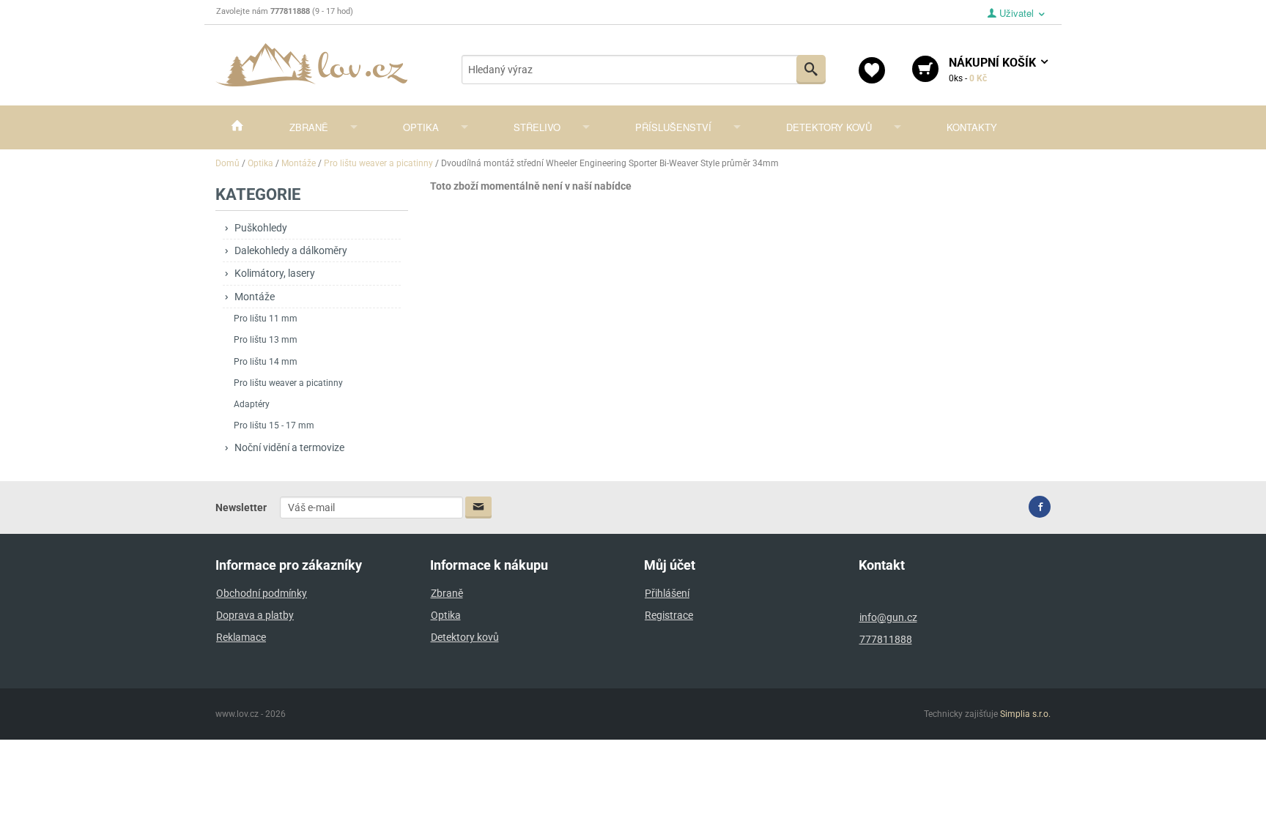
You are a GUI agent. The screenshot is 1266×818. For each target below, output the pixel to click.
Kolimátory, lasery (274, 273)
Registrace (669, 615)
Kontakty (972, 127)
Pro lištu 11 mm (265, 318)
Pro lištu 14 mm (265, 362)
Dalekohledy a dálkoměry (290, 250)
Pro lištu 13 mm (265, 340)
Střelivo (537, 127)
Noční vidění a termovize (289, 447)
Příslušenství (673, 127)
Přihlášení (667, 593)
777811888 (885, 639)
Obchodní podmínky (261, 593)
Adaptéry (252, 404)
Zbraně (308, 127)
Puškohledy (260, 228)
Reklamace (241, 637)
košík (994, 69)
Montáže (254, 296)
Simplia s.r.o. (1025, 714)
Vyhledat (811, 69)
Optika (421, 127)
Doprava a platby (255, 615)
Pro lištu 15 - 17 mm (274, 425)
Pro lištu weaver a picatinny (288, 383)
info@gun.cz (888, 617)
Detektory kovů (829, 127)
